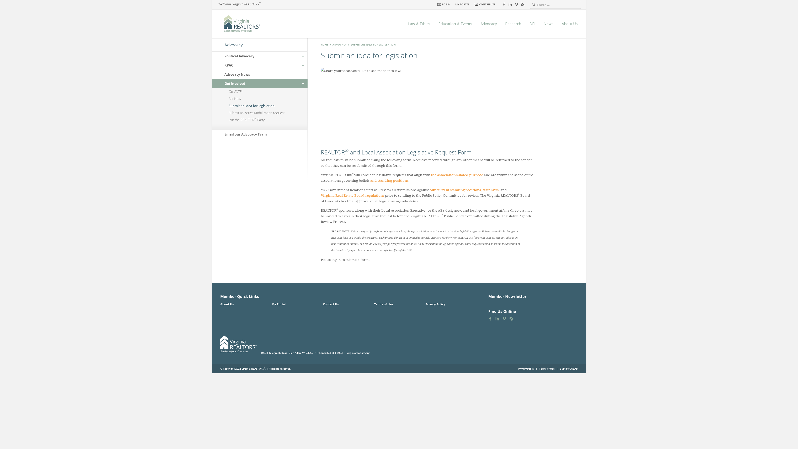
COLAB (573, 368)
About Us (570, 23)
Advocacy (488, 23)
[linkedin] (510, 4)
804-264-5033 (334, 353)
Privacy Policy (435, 304)
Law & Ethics (419, 23)
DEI (532, 23)
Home (325, 44)
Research (513, 23)
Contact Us (331, 304)
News (548, 23)
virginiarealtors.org (358, 353)
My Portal (462, 4)
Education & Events (455, 23)
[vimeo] (516, 4)
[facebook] (504, 4)
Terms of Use (383, 304)
